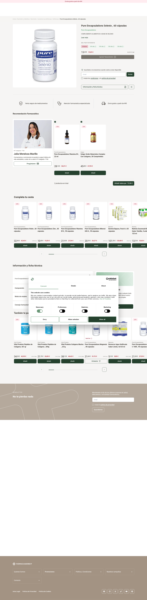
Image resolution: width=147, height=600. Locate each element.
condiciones (94, 78)
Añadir (67, 173)
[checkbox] (82, 78)
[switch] (62, 311)
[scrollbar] (73, 254)
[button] (58, 571)
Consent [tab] (43, 286)
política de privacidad (109, 78)
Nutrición (33, 19)
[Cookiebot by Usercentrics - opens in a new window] (107, 279)
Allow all (102, 319)
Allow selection (73, 319)
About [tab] (103, 286)
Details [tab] (73, 286)
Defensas (56, 19)
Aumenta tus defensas (45, 19)
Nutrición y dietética (23, 19)
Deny (44, 319)
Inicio (14, 19)
